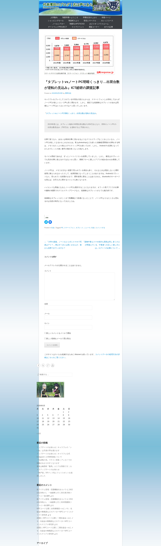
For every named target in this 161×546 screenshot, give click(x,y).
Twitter (43, 365)
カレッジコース (107, 21)
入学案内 (54, 17)
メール (47, 314)
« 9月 (39, 433)
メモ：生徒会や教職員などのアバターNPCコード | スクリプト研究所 (55, 512)
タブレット (79, 228)
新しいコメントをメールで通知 (58, 333)
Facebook (38, 365)
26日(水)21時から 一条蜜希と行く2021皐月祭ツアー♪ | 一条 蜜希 (55, 493)
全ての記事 (108, 27)
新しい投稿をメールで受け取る (58, 338)
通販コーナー (94, 27)
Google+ (48, 365)
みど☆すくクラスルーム (99, 24)
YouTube (52, 365)
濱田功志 (68, 93)
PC (62, 228)
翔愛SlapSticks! (77, 24)
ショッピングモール (56, 21)
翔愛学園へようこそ (70, 17)
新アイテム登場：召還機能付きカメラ (51, 489)
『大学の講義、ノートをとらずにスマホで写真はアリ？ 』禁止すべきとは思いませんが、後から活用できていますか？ (63, 245)
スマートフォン (69, 228)
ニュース (87, 228)
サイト (47, 323)
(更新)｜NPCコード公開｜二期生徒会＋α (53, 528)
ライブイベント (78, 27)
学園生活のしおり (90, 17)
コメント (47, 271)
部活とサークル (90, 21)
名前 (46, 304)
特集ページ (106, 17)
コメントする (100, 228)
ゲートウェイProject (57, 27)
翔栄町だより (73, 21)
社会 (52, 228)
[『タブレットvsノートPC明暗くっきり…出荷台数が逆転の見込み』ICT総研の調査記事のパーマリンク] (82, 54)
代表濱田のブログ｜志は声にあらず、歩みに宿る (80, 4)
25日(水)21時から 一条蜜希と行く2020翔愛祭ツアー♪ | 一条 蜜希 (55, 502)
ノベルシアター (58, 24)
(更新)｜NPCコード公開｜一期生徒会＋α (53, 518)
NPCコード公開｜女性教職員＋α (50, 508)
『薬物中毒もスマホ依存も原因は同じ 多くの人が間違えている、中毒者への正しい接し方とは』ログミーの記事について (101, 245)
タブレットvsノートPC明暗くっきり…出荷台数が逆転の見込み (71, 113)
